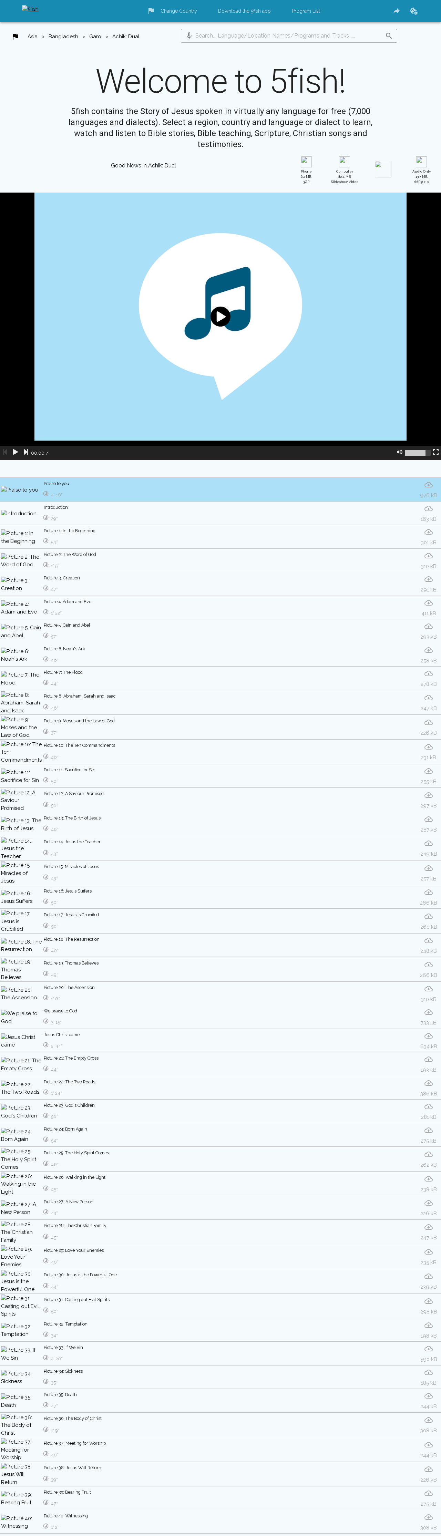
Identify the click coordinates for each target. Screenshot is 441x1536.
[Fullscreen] (436, 465)
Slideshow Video (344, 188)
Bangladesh (64, 38)
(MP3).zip (422, 188)
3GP (305, 188)
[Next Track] (26, 465)
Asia (33, 38)
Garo (97, 38)
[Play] (15, 465)
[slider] (418, 464)
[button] (190, 37)
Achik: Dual (128, 38)
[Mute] (399, 465)
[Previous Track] (5, 465)
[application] (220, 338)
